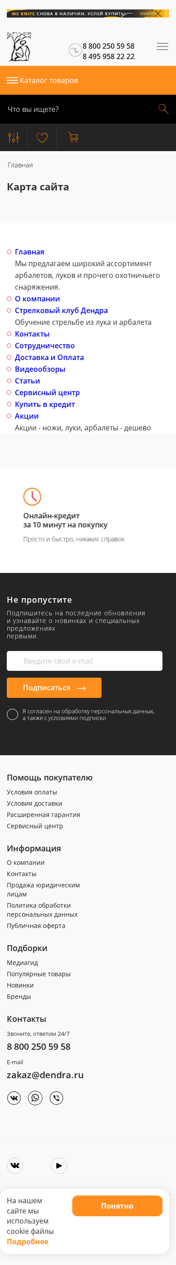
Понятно (117, 1206)
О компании (37, 299)
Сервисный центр (47, 392)
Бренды (19, 996)
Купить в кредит (45, 404)
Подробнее (27, 1242)
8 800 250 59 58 (38, 1046)
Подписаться (47, 688)
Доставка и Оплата (49, 357)
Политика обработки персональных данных (42, 910)
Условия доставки (34, 803)
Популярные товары (39, 974)
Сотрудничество (45, 346)
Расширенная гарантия (43, 814)
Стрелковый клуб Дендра (61, 310)
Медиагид (22, 962)
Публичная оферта (36, 925)
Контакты (32, 334)
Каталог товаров (49, 80)
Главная (29, 252)
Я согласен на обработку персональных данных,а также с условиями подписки (88, 714)
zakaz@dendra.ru (45, 1075)
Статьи (27, 381)
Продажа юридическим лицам (43, 889)
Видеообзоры (40, 369)
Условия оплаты (32, 792)
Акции (27, 416)
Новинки (20, 985)
